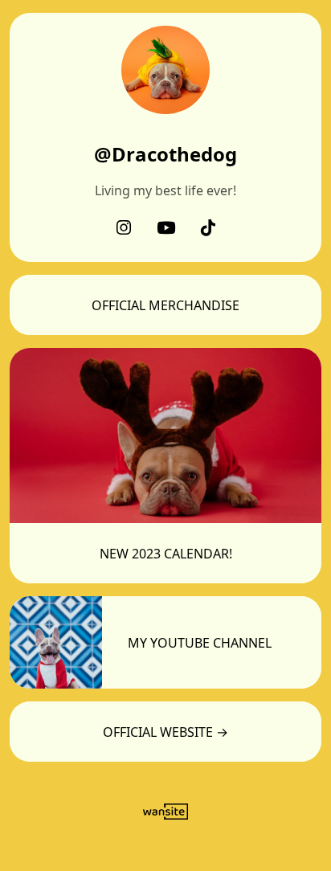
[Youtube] (166, 229)
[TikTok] (208, 229)
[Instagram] (124, 229)
